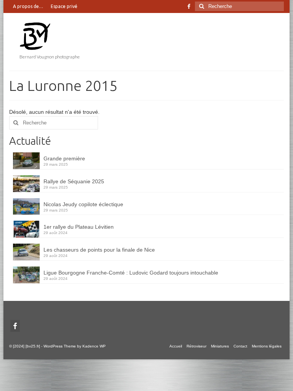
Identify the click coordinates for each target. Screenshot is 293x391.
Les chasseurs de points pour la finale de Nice (99, 250)
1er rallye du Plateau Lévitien (78, 227)
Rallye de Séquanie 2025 (73, 181)
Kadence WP (94, 346)
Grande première (64, 158)
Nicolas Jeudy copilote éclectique (83, 204)
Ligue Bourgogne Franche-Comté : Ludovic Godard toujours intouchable (130, 273)
